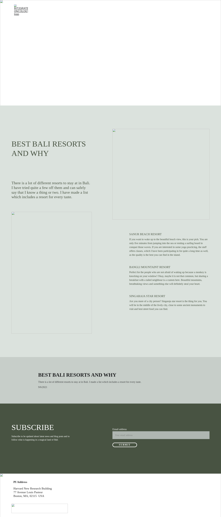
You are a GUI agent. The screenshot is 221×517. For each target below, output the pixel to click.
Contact (146, 13)
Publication (121, 13)
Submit (125, 445)
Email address (119, 429)
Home (40, 13)
